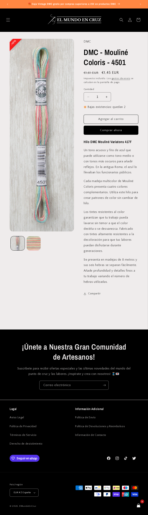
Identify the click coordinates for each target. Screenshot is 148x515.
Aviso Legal (17, 417)
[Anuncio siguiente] (140, 4)
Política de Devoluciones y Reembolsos (100, 426)
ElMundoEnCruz (27, 506)
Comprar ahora (111, 130)
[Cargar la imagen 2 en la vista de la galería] (34, 243)
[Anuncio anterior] (7, 4)
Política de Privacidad (23, 426)
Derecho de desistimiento (26, 443)
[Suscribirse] (104, 385)
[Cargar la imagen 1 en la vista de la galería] (18, 243)
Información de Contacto (90, 435)
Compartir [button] (94, 293)
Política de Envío (85, 417)
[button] (8, 20)
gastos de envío (121, 78)
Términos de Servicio (23, 435)
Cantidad (89, 89)
